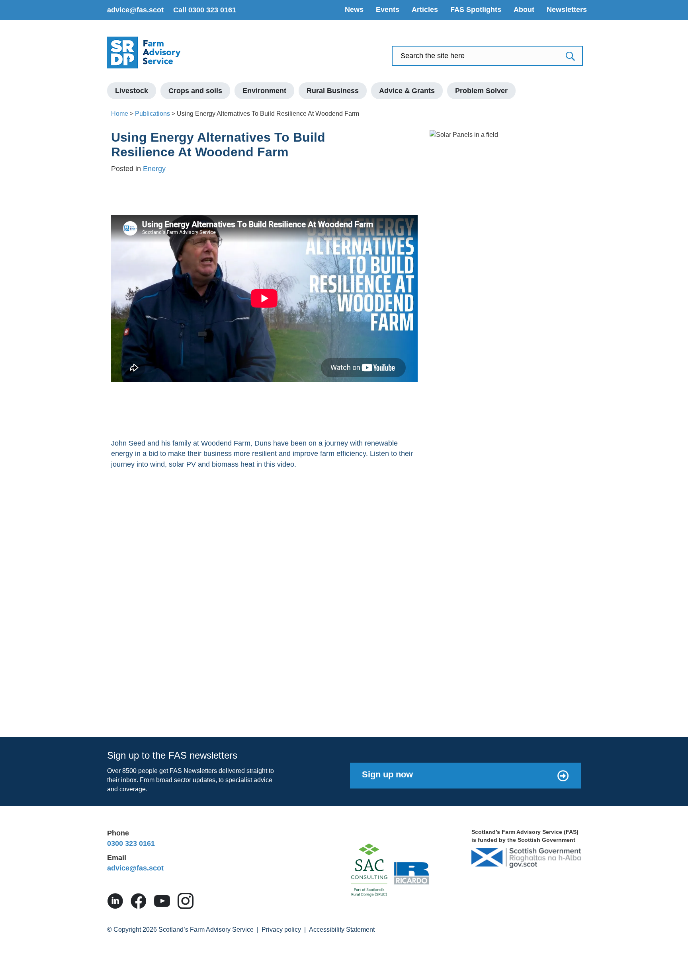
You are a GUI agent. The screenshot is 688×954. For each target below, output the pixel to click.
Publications (152, 113)
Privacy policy (281, 929)
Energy (154, 169)
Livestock (131, 91)
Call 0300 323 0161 (204, 10)
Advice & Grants (407, 91)
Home (119, 113)
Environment (264, 91)
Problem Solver (481, 91)
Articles (425, 10)
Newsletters (567, 10)
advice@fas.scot (135, 10)
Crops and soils (195, 91)
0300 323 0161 (131, 843)
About (524, 10)
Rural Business (333, 91)
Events (387, 10)
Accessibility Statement (342, 929)
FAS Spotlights (475, 10)
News (354, 10)
